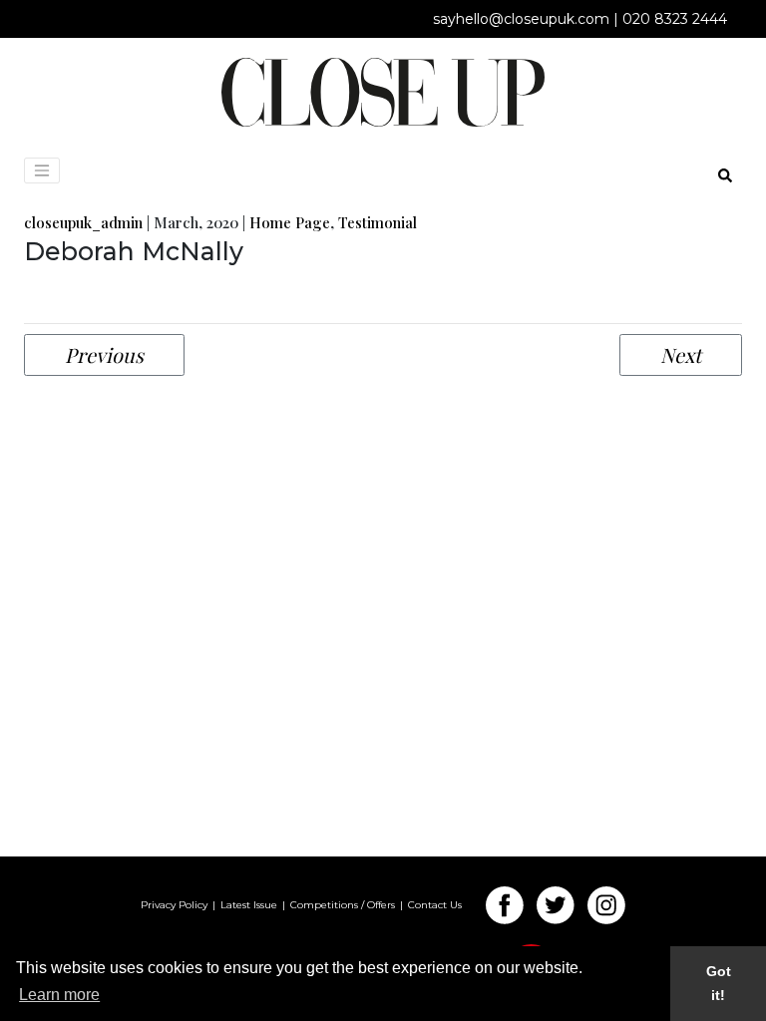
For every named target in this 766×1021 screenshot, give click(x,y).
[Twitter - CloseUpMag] (560, 904)
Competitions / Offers (342, 904)
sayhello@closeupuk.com (521, 19)
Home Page (289, 222)
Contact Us (435, 904)
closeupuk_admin (83, 222)
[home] (383, 91)
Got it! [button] (718, 983)
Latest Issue (248, 904)
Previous (104, 354)
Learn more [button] (59, 994)
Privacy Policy (174, 904)
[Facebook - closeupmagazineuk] (510, 904)
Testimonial (377, 222)
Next (680, 354)
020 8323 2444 (674, 19)
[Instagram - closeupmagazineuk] (606, 904)
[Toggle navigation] (42, 170)
